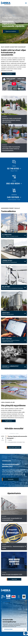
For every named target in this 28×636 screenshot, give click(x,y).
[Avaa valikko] (26, 3)
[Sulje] (26, 601)
